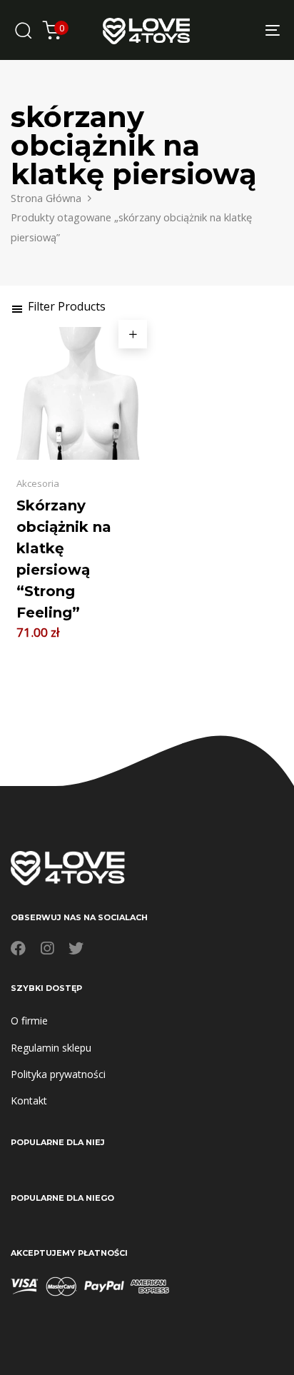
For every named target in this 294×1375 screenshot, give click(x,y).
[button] (58, 306)
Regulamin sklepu (51, 1047)
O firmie (29, 1020)
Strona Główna (46, 198)
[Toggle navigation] (235, 30)
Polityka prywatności (58, 1074)
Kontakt (29, 1100)
